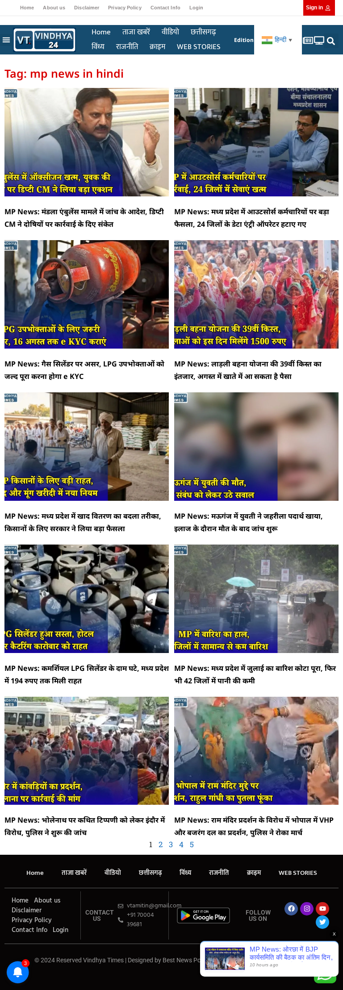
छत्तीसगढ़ (203, 32)
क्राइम (157, 47)
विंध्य (98, 47)
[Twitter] (322, 922)
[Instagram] (307, 908)
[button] (6, 40)
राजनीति (127, 47)
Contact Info (165, 7)
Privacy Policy (124, 7)
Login (196, 7)
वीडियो (170, 32)
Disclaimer (86, 7)
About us (54, 7)
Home (27, 7)
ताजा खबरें (136, 32)
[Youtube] (322, 908)
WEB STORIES (199, 47)
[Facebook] (291, 908)
